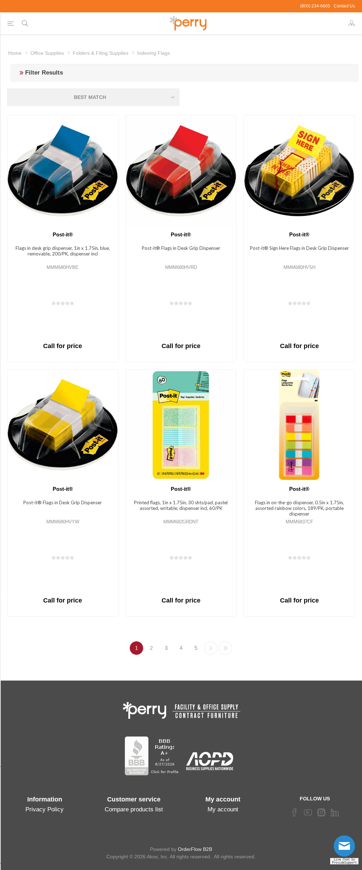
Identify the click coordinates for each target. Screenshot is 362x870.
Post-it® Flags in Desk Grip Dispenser (181, 248)
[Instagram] (321, 812)
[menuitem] (44, 809)
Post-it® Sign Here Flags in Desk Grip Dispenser (299, 248)
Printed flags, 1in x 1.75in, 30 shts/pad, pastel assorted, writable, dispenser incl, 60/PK (181, 505)
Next (210, 648)
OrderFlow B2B (195, 849)
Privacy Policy (44, 809)
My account (223, 809)
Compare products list (134, 809)
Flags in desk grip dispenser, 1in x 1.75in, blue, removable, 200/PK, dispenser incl (63, 251)
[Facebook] (294, 812)
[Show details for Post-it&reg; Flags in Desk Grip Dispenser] (181, 170)
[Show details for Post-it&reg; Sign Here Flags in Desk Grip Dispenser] (299, 170)
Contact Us (344, 6)
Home (15, 53)
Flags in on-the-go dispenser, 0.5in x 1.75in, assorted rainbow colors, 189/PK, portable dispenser (299, 508)
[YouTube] (308, 812)
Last (225, 648)
